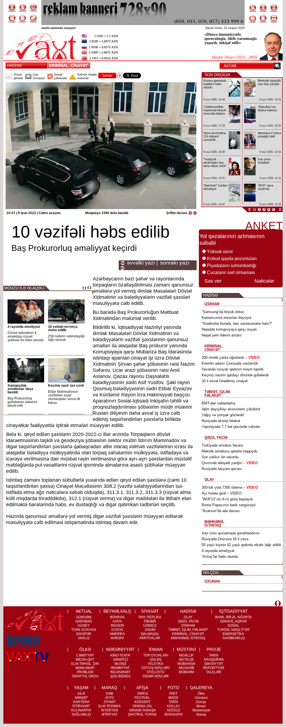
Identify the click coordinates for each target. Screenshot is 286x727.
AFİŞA (142, 687)
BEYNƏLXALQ (117, 611)
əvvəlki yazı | (142, 262)
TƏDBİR (150, 621)
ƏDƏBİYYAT (120, 668)
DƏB (109, 694)
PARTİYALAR (150, 638)
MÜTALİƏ (186, 659)
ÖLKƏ (85, 649)
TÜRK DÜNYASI (83, 630)
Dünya (201, 702)
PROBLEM (85, 672)
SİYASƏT (150, 611)
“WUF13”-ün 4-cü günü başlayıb (227, 499)
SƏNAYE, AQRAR (233, 621)
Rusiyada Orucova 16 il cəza (225, 539)
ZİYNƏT (110, 702)
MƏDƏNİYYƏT (120, 649)
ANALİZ (84, 638)
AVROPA (117, 638)
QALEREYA (201, 687)
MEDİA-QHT (85, 659)
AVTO (109, 698)
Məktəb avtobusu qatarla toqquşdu (230, 451)
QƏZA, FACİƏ (188, 621)
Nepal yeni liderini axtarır (222, 335)
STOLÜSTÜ (156, 672)
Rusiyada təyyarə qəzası (222, 469)
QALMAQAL (150, 634)
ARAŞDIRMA (214, 659)
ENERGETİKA (233, 634)
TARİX (213, 655)
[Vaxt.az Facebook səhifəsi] (12, 7)
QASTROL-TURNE (142, 714)
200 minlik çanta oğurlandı (231, 357)
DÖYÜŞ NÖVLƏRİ (156, 668)
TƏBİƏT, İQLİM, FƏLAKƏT (188, 630)
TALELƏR (213, 672)
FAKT (173, 694)
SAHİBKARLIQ (233, 638)
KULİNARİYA (81, 710)
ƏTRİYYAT (110, 714)
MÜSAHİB (186, 668)
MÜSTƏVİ (186, 649)
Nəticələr (264, 281)
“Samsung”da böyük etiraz (223, 312)
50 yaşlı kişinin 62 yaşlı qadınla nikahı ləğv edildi (241, 545)
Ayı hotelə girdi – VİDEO (222, 493)
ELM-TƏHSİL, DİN (85, 664)
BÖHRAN (117, 617)
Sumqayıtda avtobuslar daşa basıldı (20, 389)
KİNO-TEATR (120, 655)
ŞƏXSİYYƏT (213, 664)
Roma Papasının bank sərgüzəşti (229, 505)
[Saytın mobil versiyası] (263, 7)
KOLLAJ (173, 706)
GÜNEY (84, 625)
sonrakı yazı (174, 262)
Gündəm (201, 698)
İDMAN (156, 649)
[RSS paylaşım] (252, 7)
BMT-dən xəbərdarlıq (218, 403)
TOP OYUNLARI (155, 655)
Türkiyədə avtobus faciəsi (222, 445)
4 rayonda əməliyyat (24, 327)
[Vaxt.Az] (274, 18)
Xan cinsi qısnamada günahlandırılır (231, 533)
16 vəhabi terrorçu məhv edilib (62, 328)
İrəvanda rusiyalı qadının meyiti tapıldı (233, 369)
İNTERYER (109, 710)
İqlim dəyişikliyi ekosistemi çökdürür (231, 409)
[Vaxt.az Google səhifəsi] (33, 7)
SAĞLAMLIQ (81, 714)
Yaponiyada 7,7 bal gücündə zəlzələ (231, 427)
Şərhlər (107, 75)
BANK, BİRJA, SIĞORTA (233, 617)
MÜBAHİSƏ (186, 664)
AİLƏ (81, 694)
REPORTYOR (213, 668)
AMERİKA (117, 634)
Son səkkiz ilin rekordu (220, 457)
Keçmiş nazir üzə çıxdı (66, 385)
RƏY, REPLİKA (150, 617)
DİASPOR (83, 634)
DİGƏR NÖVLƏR (156, 676)
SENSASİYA (173, 714)
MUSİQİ (120, 664)
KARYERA (81, 702)
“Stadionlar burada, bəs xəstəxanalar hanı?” (237, 323)
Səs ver (212, 281)
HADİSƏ (14, 65)
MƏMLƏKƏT (85, 668)
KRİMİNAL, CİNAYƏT (69, 65)
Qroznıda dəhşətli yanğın (230, 463)
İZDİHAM (188, 625)
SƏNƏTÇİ (120, 659)
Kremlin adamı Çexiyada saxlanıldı (230, 363)
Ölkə (201, 694)
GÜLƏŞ (155, 659)
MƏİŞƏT (81, 698)
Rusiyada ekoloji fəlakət (221, 421)
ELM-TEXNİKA (109, 706)
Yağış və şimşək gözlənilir (223, 415)
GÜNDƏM (83, 617)
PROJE (214, 649)
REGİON (117, 625)
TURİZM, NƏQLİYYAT (233, 630)
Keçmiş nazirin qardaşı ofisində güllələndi (235, 375)
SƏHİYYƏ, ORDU (85, 676)
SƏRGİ (142, 694)
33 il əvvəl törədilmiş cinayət (225, 381)
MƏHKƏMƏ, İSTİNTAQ (188, 638)
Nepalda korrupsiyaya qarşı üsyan (229, 329)
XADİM (150, 630)
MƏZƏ (173, 698)
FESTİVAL (142, 698)
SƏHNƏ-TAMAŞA (142, 710)
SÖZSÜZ (173, 710)
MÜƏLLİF (186, 655)
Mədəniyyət (201, 710)
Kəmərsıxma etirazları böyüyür (226, 318)
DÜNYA (117, 630)
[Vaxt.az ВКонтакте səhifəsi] (22, 18)
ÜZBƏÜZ (150, 625)
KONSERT (142, 702)
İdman (201, 706)
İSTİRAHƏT (81, 706)
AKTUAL (84, 611)
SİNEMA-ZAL (142, 706)
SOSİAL (233, 625)
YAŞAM (81, 687)
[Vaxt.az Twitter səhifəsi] (22, 7)
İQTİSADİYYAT (233, 611)
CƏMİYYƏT (85, 655)
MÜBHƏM (186, 672)
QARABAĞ (83, 621)
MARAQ (109, 687)
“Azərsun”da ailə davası (221, 511)
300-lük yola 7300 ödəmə (230, 487)
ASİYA (117, 621)
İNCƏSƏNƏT (120, 672)
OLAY (188, 617)
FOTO (173, 687)
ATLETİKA (155, 664)
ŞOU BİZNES (120, 676)
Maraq (201, 714)
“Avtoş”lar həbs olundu (220, 556)
